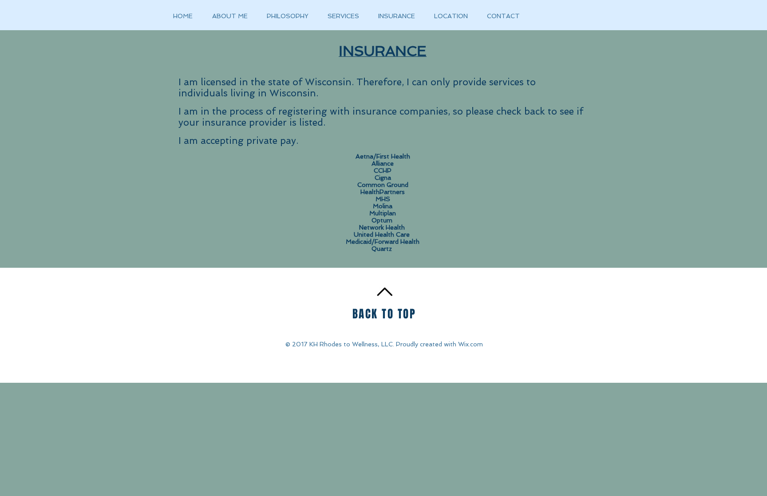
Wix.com (470, 344)
